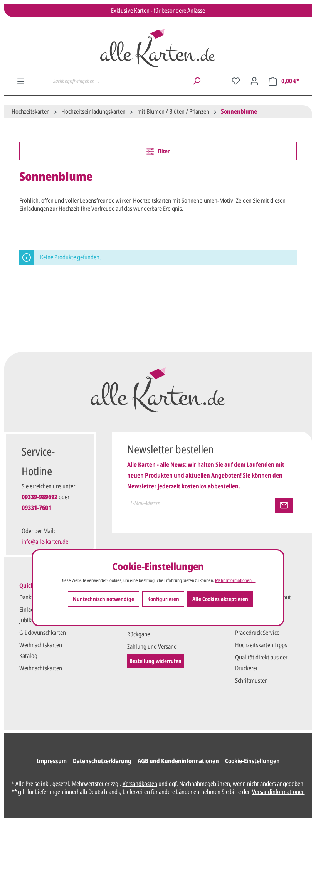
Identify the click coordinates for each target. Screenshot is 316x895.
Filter (163, 151)
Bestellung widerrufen (155, 661)
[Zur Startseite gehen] (158, 48)
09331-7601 (36, 507)
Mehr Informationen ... (235, 580)
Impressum (52, 761)
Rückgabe (138, 634)
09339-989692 (39, 497)
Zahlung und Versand (152, 646)
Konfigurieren (163, 598)
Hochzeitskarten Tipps (261, 645)
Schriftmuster (251, 680)
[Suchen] (196, 81)
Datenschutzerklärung (102, 761)
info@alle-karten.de (45, 541)
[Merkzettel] (236, 81)
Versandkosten (140, 783)
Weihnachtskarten (40, 668)
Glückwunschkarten (42, 632)
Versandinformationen (278, 791)
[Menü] (21, 81)
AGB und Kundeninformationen (178, 761)
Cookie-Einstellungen (252, 761)
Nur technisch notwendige (103, 598)
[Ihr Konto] (254, 81)
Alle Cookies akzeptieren (220, 598)
